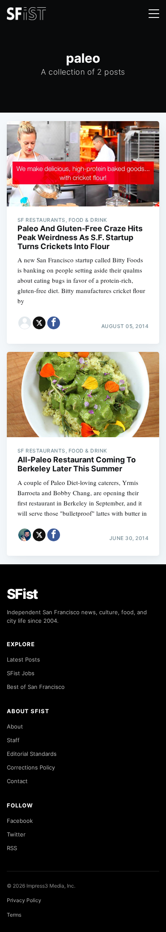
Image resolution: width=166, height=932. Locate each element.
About (15, 726)
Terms (14, 915)
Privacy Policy (24, 900)
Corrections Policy (31, 767)
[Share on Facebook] (53, 323)
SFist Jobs (20, 673)
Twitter (16, 834)
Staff (13, 740)
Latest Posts (23, 659)
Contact (17, 781)
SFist (22, 594)
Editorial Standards (32, 753)
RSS (12, 848)
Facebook (20, 820)
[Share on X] (39, 323)
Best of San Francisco (36, 686)
